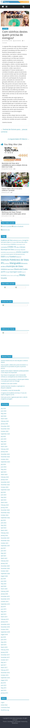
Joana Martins (17, 40)
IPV (2, 263)
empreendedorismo (11, 252)
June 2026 (3, 411)
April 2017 (3, 665)
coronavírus (4, 247)
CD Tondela (13, 242)
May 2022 (3, 525)
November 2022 (5, 512)
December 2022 (5, 510)
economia (3, 252)
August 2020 (4, 576)
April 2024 (3, 472)
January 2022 (4, 535)
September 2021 (5, 545)
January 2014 (4, 693)
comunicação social (20, 244)
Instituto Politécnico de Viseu (15, 259)
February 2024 (5, 477)
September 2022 (5, 517)
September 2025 (5, 434)
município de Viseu (14, 266)
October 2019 (4, 601)
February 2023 (5, 505)
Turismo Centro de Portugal (12, 275)
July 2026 (3, 408)
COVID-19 (12, 247)
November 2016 (5, 672)
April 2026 (3, 416)
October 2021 (4, 543)
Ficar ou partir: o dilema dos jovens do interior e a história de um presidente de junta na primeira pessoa (14, 366)
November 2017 (5, 657)
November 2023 (5, 484)
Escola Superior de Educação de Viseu (15, 254)
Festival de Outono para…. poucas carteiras (14, 130)
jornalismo (6, 263)
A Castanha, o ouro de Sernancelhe (10, 390)
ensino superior (22, 252)
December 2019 (5, 596)
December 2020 (5, 566)
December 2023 (5, 482)
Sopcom (24, 272)
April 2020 (3, 586)
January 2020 (4, 594)
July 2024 (3, 464)
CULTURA (5, 28)
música (4, 269)
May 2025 (3, 441)
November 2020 (5, 568)
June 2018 (3, 639)
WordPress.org (5, 710)
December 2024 (5, 454)
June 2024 (3, 467)
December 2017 (5, 655)
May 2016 (3, 688)
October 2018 (4, 629)
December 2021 (5, 538)
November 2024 (5, 456)
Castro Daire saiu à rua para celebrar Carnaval (12, 189)
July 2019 (3, 606)
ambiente (15, 240)
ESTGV (7, 257)
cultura (17, 247)
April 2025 (3, 444)
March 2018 (4, 647)
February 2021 (5, 561)
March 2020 (4, 589)
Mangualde (15, 263)
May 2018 (3, 642)
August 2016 (4, 680)
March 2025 (4, 446)
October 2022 (4, 515)
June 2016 (3, 685)
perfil (3, 272)
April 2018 (3, 644)
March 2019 (4, 616)
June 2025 (3, 439)
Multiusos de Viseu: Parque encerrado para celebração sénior (14, 213)
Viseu (22, 275)
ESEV (3, 256)
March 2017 (4, 667)
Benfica (20, 240)
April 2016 (3, 690)
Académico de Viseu (7, 240)
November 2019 (5, 599)
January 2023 (4, 507)
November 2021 (5, 540)
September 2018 (5, 632)
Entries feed (4, 705)
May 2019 (3, 611)
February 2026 (5, 421)
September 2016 (5, 677)
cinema (13, 244)
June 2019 (3, 609)
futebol (13, 256)
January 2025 (4, 451)
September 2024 (5, 462)
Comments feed (5, 707)
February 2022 (5, 533)
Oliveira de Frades (21, 269)
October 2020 (4, 571)
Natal (8, 269)
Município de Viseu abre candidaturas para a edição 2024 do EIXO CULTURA (14, 165)
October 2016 (4, 675)
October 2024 (4, 459)
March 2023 (4, 502)
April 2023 (3, 500)
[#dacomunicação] (3, 6)
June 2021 (3, 550)
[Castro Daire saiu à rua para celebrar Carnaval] (15, 173)
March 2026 (4, 418)
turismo (3, 275)
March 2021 (4, 558)
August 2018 (4, 634)
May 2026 (3, 413)
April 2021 (3, 556)
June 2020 (3, 581)
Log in (2, 702)
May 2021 (3, 553)
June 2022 (3, 523)
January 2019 (4, 622)
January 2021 (4, 563)
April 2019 (3, 614)
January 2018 (4, 652)
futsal (17, 257)
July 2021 (3, 548)
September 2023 (5, 489)
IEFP (20, 256)
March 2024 (4, 474)
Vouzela (4, 278)
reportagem (13, 272)
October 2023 (4, 487)
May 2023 (3, 497)
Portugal (7, 272)
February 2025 (5, 449)
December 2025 (5, 426)
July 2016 (3, 683)
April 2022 (3, 528)
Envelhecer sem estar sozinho (9, 383)
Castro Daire (6, 242)
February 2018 (5, 649)
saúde (20, 272)
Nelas (11, 269)
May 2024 (3, 469)
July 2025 (3, 436)
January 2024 (4, 479)
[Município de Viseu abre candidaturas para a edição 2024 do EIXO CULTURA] (15, 148)
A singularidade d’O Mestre (18, 139)
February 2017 (5, 670)
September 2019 (5, 604)
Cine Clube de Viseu (5, 244)
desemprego (17, 249)
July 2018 (3, 637)
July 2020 (3, 578)
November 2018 (5, 627)
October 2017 (4, 660)
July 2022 (3, 520)
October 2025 (4, 431)
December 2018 (5, 624)
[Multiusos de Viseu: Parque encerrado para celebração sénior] (15, 197)
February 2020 (5, 591)
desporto (23, 249)
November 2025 (5, 429)
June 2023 (3, 495)
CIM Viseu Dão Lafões (21, 242)
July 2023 (3, 492)
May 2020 (3, 583)
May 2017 (3, 662)
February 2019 (5, 619)
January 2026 (4, 423)
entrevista (3, 254)
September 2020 (5, 573)
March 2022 (4, 530)
